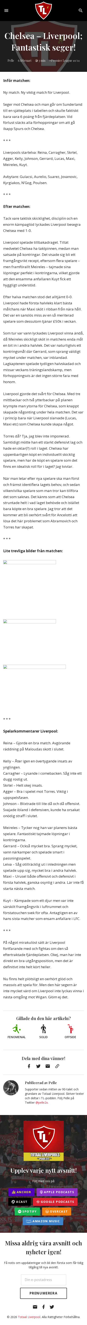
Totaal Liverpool (29, 1317)
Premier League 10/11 (65, 61)
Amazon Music (45, 1221)
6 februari (24, 61)
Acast (21, 1202)
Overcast (58, 1211)
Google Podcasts (57, 1202)
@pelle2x (41, 1102)
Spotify (29, 1211)
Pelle (11, 61)
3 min (42, 61)
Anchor (23, 1192)
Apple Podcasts (58, 1192)
